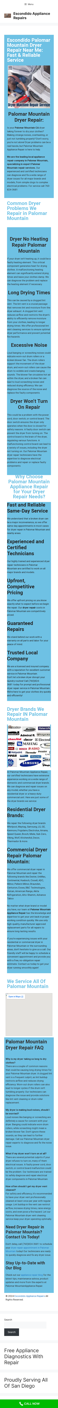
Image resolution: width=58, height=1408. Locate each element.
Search (8, 1319)
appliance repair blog (32, 1274)
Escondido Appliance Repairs (29, 1296)
